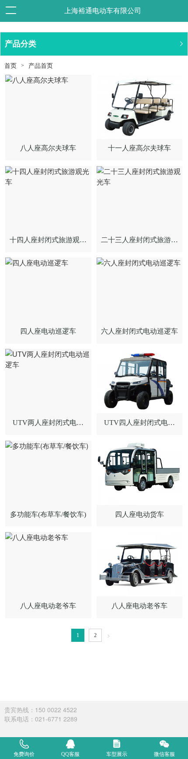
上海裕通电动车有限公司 (102, 10)
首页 (10, 66)
